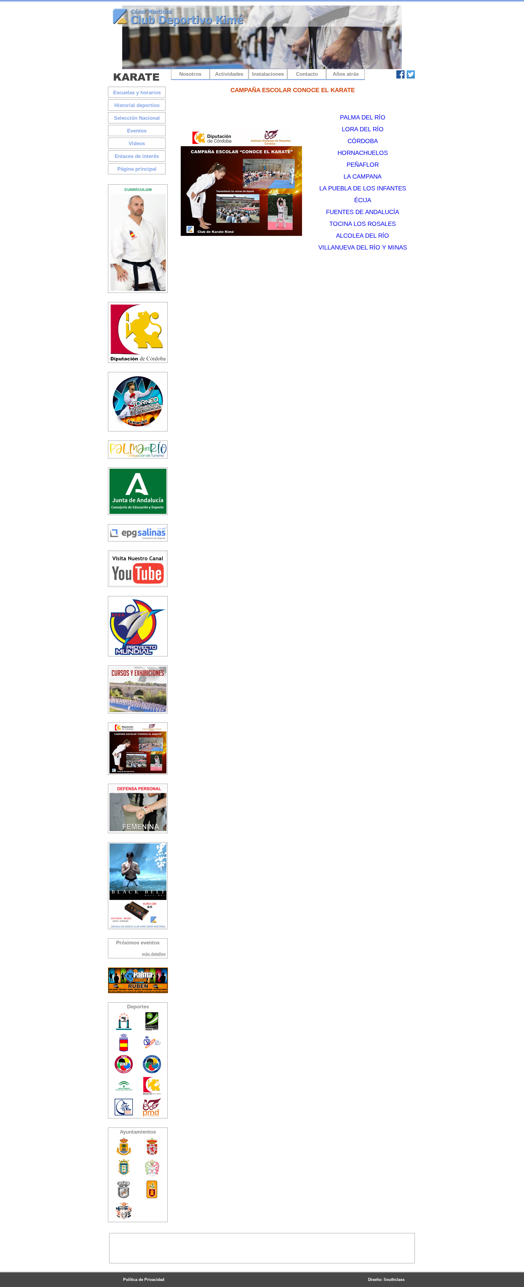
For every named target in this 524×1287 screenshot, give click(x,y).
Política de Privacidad (143, 1279)
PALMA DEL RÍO (362, 117)
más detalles (154, 954)
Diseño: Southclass (386, 1279)
